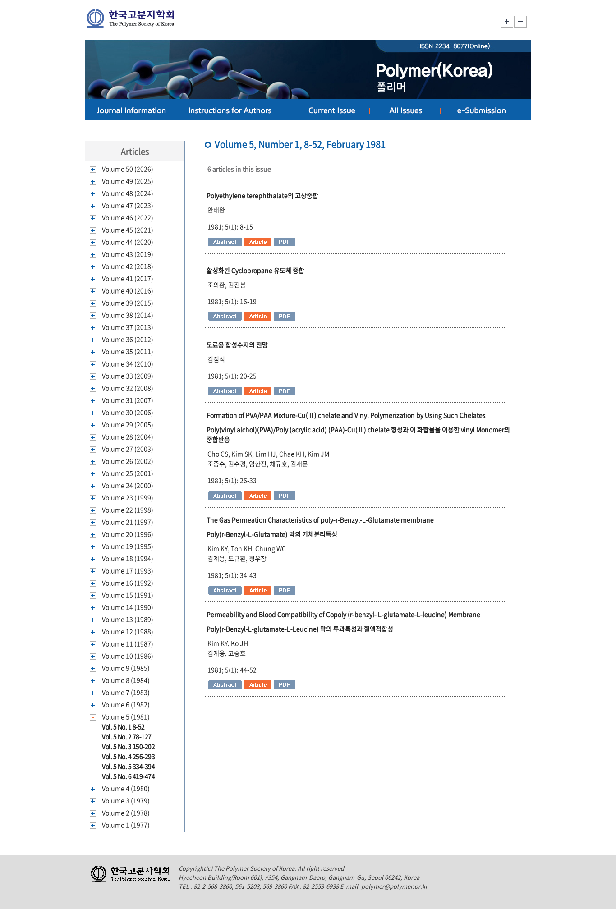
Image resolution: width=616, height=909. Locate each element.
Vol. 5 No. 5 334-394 (128, 766)
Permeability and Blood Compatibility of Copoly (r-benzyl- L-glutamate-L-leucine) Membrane (343, 614)
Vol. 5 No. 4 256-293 (128, 756)
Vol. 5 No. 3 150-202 (128, 746)
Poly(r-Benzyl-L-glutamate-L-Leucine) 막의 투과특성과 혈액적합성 (300, 628)
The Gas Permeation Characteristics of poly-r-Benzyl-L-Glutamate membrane (320, 519)
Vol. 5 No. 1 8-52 (123, 726)
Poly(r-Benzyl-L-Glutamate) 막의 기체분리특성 (272, 533)
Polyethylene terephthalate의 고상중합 (262, 195)
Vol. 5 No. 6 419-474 (128, 775)
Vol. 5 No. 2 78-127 (127, 736)
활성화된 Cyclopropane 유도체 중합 (255, 270)
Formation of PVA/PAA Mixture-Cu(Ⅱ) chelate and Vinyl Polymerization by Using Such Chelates (346, 414)
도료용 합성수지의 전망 (237, 344)
